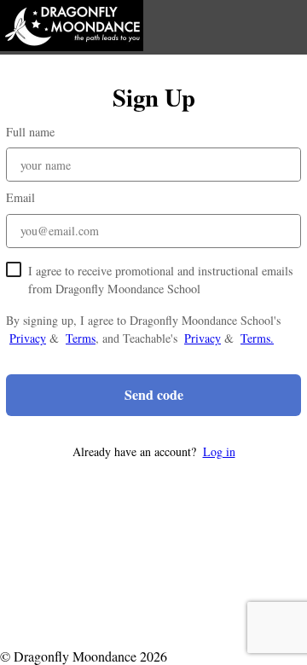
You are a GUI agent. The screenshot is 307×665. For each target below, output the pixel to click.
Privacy (27, 338)
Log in (219, 451)
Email (20, 197)
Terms (81, 338)
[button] (153, 451)
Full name (30, 132)
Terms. (257, 338)
